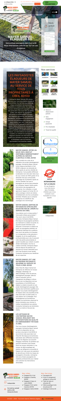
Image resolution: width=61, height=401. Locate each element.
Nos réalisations (50, 3)
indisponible (9, 2)
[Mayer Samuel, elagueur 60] (11, 9)
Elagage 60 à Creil (29, 375)
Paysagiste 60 (47, 375)
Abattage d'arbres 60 (49, 389)
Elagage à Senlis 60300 (31, 389)
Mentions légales (35, 398)
